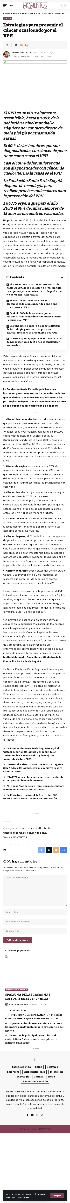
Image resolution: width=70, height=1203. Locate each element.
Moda (51, 1076)
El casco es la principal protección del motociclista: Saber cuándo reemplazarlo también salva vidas (31, 1039)
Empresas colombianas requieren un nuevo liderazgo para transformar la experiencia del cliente (34, 1027)
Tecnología (22, 1076)
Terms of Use (22, 1197)
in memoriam (17, 1010)
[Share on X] (16, 45)
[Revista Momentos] (35, 5)
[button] (57, 1195)
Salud (7, 18)
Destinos (52, 1066)
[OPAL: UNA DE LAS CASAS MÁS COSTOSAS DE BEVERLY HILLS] (35, 973)
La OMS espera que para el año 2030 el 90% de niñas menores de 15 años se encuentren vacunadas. (34, 342)
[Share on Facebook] (11, 45)
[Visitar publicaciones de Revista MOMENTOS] (6, 54)
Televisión (56, 1071)
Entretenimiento (34, 1071)
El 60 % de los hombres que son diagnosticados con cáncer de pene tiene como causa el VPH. (32, 304)
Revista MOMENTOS (22, 53)
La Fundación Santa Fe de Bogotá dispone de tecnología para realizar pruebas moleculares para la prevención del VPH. (34, 329)
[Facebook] (27, 1115)
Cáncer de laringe (14, 832)
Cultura (38, 1076)
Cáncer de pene (36, 832)
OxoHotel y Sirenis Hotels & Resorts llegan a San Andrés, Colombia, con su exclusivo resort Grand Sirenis (33, 768)
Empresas (13, 1071)
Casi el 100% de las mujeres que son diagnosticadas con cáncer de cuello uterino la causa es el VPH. (34, 316)
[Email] (21, 45)
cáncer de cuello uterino (37, 828)
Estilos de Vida (21, 1066)
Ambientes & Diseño (16, 990)
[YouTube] (32, 1115)
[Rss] (42, 1115)
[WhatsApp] (37, 1115)
